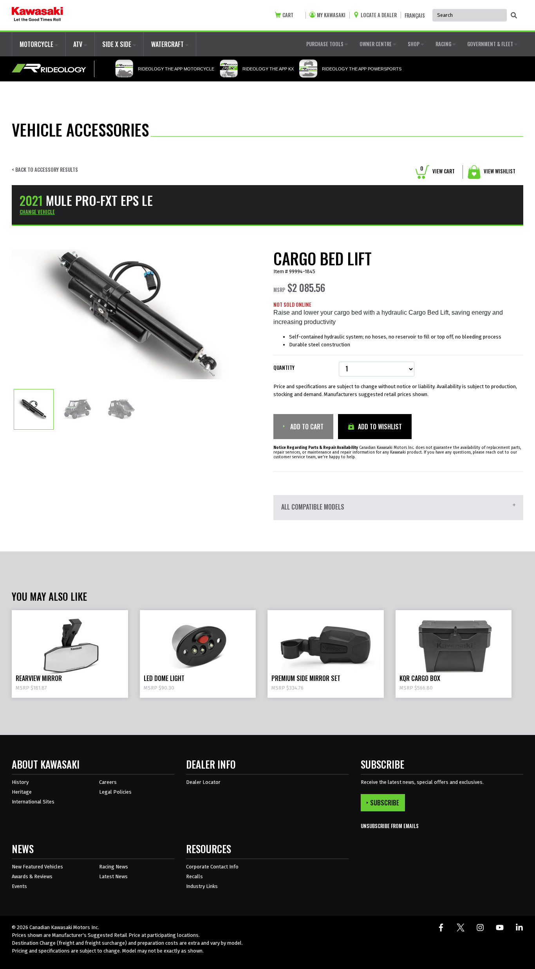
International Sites (33, 802)
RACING (444, 44)
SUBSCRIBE (384, 802)
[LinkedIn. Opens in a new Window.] (519, 927)
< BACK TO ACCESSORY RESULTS (45, 169)
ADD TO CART (306, 426)
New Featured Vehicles (37, 867)
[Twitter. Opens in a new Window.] (461, 927)
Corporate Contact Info (212, 867)
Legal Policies (115, 792)
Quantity (284, 367)
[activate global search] (513, 16)
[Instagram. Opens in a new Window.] (480, 927)
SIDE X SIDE (117, 44)
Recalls (194, 876)
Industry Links (202, 886)
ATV (78, 44)
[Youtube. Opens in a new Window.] (500, 927)
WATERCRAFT (168, 44)
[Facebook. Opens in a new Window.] (441, 927)
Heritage (22, 792)
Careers (108, 782)
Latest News (113, 876)
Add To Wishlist (379, 426)
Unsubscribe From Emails (390, 826)
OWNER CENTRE (376, 44)
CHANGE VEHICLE (37, 212)
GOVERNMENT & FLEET (490, 44)
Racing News (113, 867)
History (20, 782)
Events (19, 886)
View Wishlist (499, 171)
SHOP (414, 44)
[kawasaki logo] (37, 15)
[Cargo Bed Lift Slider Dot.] (33, 409)
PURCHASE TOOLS (325, 44)
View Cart (437, 171)
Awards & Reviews (32, 876)
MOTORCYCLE (37, 44)
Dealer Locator (203, 782)
